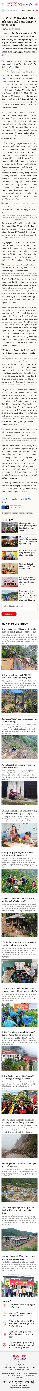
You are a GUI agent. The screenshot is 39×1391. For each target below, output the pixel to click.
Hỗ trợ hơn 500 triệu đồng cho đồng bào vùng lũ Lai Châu (27, 552)
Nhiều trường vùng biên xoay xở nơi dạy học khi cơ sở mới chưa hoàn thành (18, 1210)
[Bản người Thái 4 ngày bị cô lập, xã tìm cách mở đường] (20, 747)
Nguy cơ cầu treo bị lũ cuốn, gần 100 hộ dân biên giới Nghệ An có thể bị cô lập (19, 630)
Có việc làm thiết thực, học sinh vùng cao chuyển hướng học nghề (19, 943)
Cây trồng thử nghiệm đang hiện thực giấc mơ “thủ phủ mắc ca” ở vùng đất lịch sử (21, 1345)
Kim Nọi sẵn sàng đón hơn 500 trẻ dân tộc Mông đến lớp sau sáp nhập (18, 1033)
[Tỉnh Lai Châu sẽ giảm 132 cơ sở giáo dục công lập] (10, 568)
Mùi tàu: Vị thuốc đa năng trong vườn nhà (20, 1314)
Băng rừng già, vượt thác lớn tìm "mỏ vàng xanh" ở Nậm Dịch (18, 853)
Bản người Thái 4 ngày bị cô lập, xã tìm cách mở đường (19, 720)
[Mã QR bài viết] (20, 507)
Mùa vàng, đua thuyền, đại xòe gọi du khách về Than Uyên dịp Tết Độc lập (28, 540)
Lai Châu (7, 513)
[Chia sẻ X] (7, 507)
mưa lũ (15, 513)
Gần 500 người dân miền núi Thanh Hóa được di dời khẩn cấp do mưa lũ (18, 1121)
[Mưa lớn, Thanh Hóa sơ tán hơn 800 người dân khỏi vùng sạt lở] (20, 925)
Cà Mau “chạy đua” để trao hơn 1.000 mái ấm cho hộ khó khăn (18, 1257)
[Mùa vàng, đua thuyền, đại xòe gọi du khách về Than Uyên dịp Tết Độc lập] (10, 541)
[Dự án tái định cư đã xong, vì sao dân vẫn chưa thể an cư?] (20, 793)
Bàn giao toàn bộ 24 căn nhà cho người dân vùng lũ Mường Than (27, 580)
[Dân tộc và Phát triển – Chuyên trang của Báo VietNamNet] (12, 4)
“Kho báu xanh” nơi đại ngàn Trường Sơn (22, 1306)
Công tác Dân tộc (12, 10)
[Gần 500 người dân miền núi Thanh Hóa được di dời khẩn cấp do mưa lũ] (20, 1146)
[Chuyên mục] (3, 4)
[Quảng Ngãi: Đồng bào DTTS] (20, 701)
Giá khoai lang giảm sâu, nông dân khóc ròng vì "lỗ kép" (21, 1334)
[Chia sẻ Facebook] (3, 507)
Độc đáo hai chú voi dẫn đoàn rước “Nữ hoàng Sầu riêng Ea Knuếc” (18, 1077)
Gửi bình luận (9, 614)
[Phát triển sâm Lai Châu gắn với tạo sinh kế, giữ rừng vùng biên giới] (10, 527)
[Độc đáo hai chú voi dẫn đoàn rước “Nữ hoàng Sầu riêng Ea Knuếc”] (20, 1102)
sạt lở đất (29, 513)
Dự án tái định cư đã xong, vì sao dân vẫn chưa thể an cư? (18, 766)
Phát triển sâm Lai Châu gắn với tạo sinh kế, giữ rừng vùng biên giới (28, 526)
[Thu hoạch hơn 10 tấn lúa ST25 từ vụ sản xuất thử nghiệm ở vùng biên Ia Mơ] (20, 1015)
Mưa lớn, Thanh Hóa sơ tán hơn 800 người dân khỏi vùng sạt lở (18, 899)
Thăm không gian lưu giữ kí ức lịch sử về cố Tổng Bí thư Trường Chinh (21, 1323)
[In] (15, 507)
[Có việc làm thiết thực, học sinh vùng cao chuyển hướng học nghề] (20, 971)
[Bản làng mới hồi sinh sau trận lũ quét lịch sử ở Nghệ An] (20, 1190)
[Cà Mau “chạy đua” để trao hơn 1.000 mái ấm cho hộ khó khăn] (20, 1285)
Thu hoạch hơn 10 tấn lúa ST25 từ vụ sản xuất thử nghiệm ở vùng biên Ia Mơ (19, 989)
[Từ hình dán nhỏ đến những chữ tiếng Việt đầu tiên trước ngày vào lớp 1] (20, 835)
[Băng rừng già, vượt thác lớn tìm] (20, 881)
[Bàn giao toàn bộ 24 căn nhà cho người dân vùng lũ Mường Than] (10, 582)
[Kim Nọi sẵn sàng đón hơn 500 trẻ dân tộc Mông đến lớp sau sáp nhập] (20, 1058)
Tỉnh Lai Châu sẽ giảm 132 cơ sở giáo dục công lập (27, 566)
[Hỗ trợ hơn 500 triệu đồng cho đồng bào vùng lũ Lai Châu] (10, 555)
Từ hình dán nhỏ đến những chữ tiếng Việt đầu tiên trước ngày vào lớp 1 (19, 812)
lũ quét (22, 513)
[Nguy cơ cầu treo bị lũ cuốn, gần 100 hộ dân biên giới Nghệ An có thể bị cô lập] (20, 657)
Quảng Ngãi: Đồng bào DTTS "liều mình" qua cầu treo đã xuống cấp (17, 676)
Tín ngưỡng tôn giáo (27, 10)
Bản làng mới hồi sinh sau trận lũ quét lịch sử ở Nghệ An (19, 1165)
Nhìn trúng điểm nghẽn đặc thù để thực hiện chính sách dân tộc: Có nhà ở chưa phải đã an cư (28, 595)
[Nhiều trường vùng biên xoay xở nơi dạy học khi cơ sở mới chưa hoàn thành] (20, 1239)
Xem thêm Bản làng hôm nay (15, 624)
